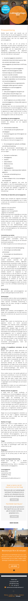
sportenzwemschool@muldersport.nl (15, 587)
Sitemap (6, 595)
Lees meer (14, 499)
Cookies (11, 595)
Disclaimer (21, 595)
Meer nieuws (14, 523)
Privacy (16, 595)
